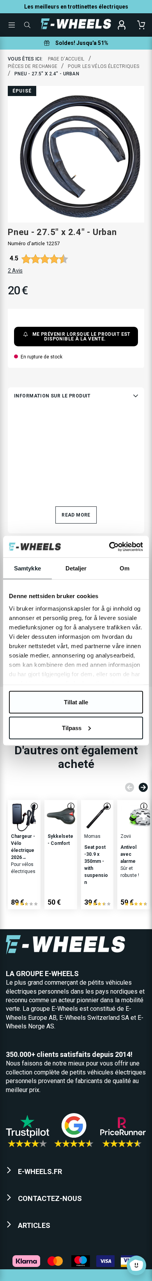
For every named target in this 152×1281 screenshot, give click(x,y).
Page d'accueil (66, 59)
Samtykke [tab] (27, 568)
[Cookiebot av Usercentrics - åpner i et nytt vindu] (109, 547)
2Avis (15, 270)
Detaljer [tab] (76, 568)
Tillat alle (76, 702)
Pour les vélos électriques (103, 66)
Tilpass (71, 727)
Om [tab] (124, 568)
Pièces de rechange (32, 66)
